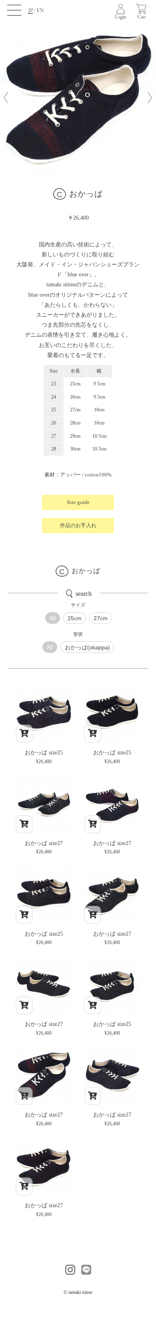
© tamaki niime (78, 1292)
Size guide (78, 502)
